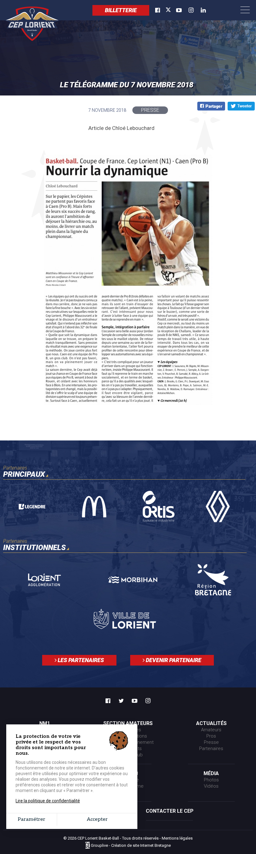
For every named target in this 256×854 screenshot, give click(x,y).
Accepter (97, 819)
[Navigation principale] (245, 10)
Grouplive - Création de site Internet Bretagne (131, 845)
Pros (211, 736)
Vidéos (211, 786)
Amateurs (211, 730)
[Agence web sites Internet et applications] (87, 845)
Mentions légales (177, 838)
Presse (211, 742)
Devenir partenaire (173, 660)
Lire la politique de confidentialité (48, 800)
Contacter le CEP (170, 811)
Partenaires (211, 748)
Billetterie (121, 10)
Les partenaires (80, 660)
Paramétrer (31, 819)
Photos (211, 780)
